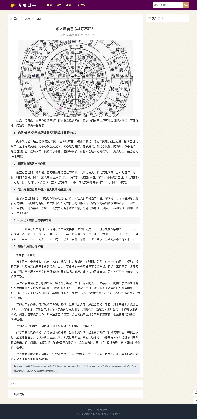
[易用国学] (26, 9)
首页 (49, 5)
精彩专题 (80, 5)
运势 (68, 5)
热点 (58, 5)
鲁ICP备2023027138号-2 (108, 414)
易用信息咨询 (100, 410)
